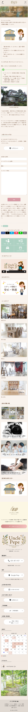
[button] (3, 233)
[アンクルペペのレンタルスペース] (14, 2)
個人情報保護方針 (13, 705)
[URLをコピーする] (25, 233)
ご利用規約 (6, 705)
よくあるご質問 (21, 704)
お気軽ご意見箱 (21, 705)
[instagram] (12, 701)
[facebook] (10, 701)
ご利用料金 (6, 704)
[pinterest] (16, 701)
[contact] (17, 701)
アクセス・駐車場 (13, 704)
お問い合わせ (14, 707)
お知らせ (5, 226)
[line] (14, 701)
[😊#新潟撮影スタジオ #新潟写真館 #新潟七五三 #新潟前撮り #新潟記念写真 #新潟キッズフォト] (14, 683)
